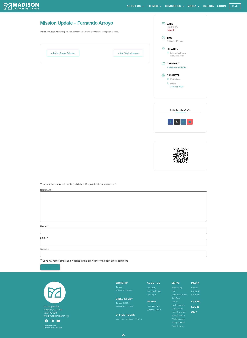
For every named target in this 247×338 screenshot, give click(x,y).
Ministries (173, 6)
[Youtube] (58, 320)
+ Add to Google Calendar (63, 53)
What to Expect (154, 310)
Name (44, 226)
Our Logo (151, 294)
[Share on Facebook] (170, 122)
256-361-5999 (176, 87)
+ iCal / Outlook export (128, 53)
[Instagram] (52, 320)
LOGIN (221, 6)
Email (44, 238)
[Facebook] (46, 320)
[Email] (190, 122)
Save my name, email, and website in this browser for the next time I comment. (85, 261)
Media (192, 6)
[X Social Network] (177, 122)
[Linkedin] (183, 122)
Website (44, 249)
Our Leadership (154, 291)
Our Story (151, 287)
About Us (134, 6)
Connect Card (153, 306)
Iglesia (208, 6)
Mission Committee (178, 67)
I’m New (153, 6)
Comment (46, 190)
